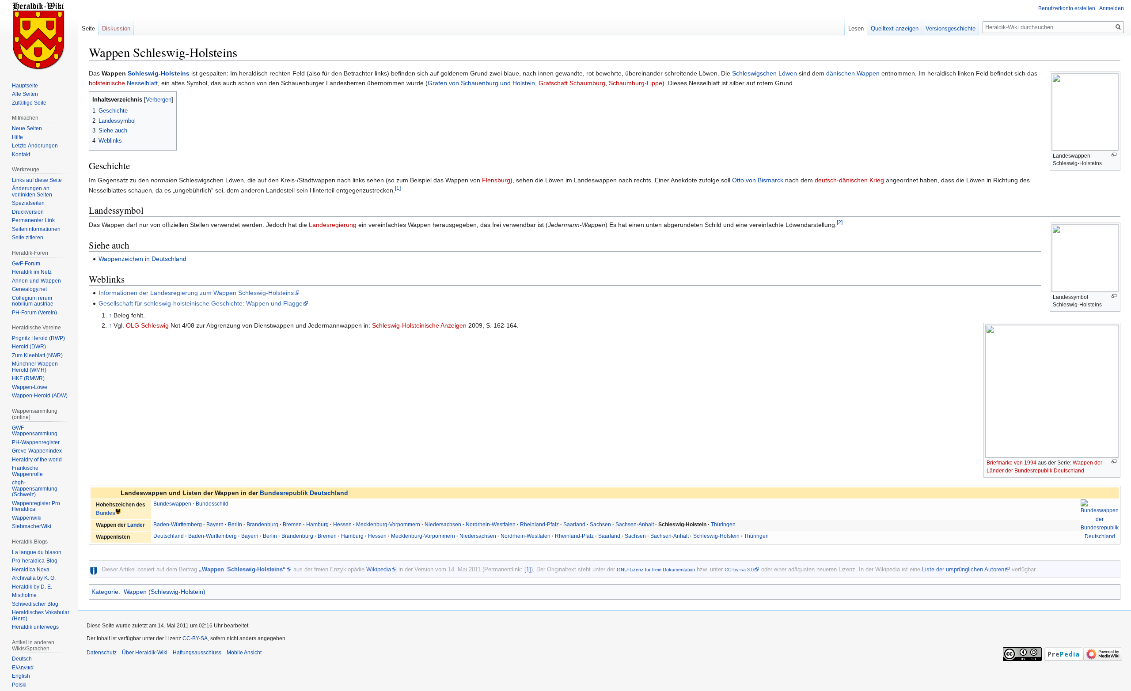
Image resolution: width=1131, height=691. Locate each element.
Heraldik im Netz (32, 272)
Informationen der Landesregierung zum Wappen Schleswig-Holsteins (196, 292)
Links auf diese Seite (37, 180)
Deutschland (168, 536)
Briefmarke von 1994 (1011, 463)
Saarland (574, 524)
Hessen (342, 524)
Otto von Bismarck (757, 180)
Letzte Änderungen (35, 146)
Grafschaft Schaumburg (572, 83)
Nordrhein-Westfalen (491, 524)
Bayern (215, 524)
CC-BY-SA (195, 638)
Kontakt (21, 154)
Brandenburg (262, 524)
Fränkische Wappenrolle (27, 471)
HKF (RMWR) (28, 378)
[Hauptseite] (39, 35)
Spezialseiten (28, 203)
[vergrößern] (1114, 154)
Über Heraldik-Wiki (144, 652)
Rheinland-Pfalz (539, 524)
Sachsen (600, 524)
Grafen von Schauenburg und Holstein (481, 83)
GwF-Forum (26, 264)
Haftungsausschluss (197, 652)
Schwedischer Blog (35, 604)
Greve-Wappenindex (37, 451)
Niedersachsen (443, 524)
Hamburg (317, 524)
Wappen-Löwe (29, 387)
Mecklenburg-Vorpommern (388, 524)
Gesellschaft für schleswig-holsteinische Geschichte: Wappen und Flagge (201, 303)
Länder (136, 525)
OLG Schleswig (147, 325)
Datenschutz (102, 652)
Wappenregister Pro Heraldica (36, 506)
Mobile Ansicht (244, 652)
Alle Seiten (25, 94)
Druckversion (28, 212)
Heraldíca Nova (30, 569)
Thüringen (723, 524)
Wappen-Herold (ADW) (40, 396)
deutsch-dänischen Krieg (849, 180)
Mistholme (24, 595)
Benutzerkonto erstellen (1066, 8)
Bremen (292, 524)
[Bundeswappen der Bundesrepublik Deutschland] (1100, 520)
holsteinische (107, 83)
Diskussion (116, 28)
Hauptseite (25, 86)
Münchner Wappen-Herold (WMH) (36, 367)
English (21, 676)
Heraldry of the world (37, 460)
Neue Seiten (27, 128)
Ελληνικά (23, 668)
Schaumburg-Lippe (635, 83)
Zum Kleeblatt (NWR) (37, 355)
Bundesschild (212, 504)
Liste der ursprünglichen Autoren (963, 569)
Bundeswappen (172, 504)
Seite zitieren (27, 237)
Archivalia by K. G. (34, 578)
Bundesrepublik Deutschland (304, 492)
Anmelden (1111, 8)
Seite (88, 28)
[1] (398, 188)
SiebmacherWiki (31, 526)
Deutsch (22, 659)
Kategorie (104, 591)
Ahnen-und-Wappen (36, 281)
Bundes (105, 513)
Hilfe (17, 137)
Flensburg (496, 180)
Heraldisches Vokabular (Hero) (40, 615)
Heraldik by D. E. (32, 587)
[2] (840, 223)
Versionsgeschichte (950, 28)
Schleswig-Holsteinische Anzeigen (419, 325)
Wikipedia (378, 569)
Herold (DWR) (29, 347)
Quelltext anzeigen (894, 28)
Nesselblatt (142, 83)
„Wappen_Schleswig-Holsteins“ (242, 569)
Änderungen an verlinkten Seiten (32, 191)
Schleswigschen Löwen (764, 73)
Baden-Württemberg (177, 524)
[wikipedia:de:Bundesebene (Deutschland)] (118, 511)
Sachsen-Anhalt (634, 524)
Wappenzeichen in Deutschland (142, 258)
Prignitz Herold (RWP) (38, 338)
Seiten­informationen (36, 229)
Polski (19, 685)
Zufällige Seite (29, 103)
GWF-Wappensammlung (34, 431)
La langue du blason (36, 552)
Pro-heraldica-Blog (34, 561)
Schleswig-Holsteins (159, 73)
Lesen (856, 28)
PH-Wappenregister (36, 442)
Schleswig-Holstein (716, 536)
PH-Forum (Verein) (34, 313)
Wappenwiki (27, 518)
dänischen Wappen (853, 73)
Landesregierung (333, 224)
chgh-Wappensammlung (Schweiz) (34, 489)
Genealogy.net (29, 289)
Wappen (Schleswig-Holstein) (164, 591)
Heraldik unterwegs (35, 627)
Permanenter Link (33, 220)
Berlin (235, 524)
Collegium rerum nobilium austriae (32, 301)
